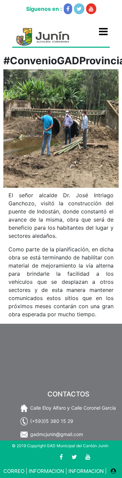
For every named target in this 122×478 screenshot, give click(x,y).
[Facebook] (68, 8)
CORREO (13, 471)
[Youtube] (91, 8)
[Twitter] (79, 8)
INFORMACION (46, 471)
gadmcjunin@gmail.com (56, 434)
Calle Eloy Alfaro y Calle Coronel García (73, 408)
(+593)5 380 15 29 (51, 421)
